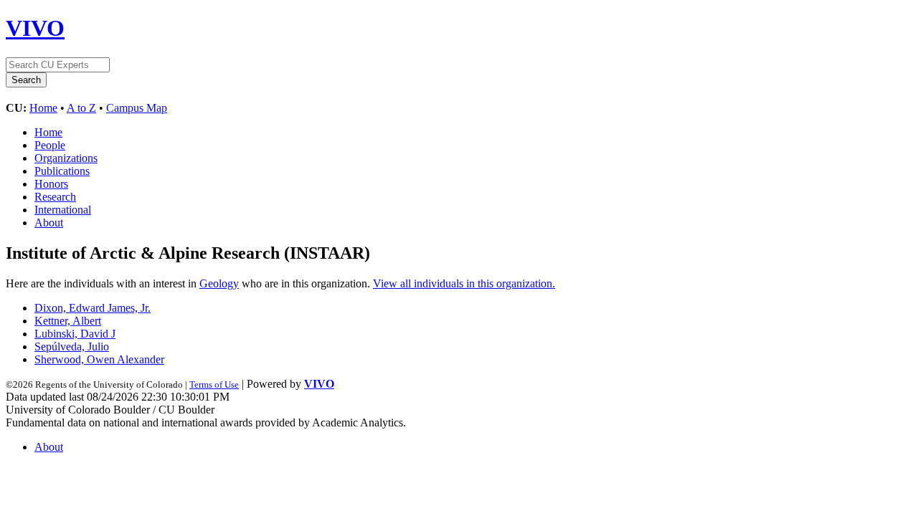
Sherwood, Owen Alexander (99, 359)
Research (55, 197)
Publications (62, 171)
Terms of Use (214, 384)
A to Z (81, 108)
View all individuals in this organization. (464, 283)
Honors (51, 184)
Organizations (66, 158)
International (62, 210)
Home (43, 108)
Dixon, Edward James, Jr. (92, 308)
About (48, 222)
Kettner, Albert (67, 321)
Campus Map (136, 108)
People (49, 145)
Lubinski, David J (74, 334)
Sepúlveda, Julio (71, 346)
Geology (219, 283)
